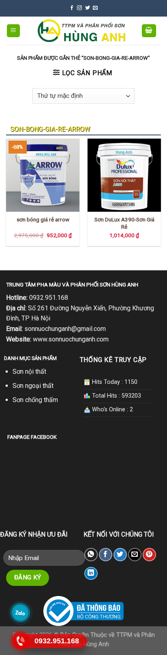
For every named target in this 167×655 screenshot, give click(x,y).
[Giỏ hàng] (149, 31)
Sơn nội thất (29, 371)
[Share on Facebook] (105, 554)
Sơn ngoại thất (33, 386)
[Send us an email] (95, 8)
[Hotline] (20, 641)
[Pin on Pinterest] (149, 554)
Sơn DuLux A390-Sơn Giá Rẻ (124, 223)
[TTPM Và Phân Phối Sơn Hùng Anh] (81, 31)
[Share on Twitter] (120, 554)
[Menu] (13, 31)
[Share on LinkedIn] (91, 573)
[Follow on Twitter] (87, 8)
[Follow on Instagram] (79, 8)
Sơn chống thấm (35, 400)
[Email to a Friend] (134, 554)
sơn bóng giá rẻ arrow (43, 219)
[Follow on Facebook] (71, 8)
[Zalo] (20, 612)
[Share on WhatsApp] (91, 554)
